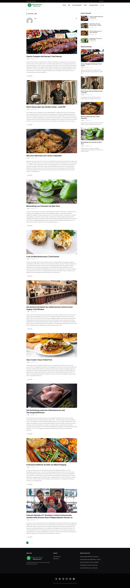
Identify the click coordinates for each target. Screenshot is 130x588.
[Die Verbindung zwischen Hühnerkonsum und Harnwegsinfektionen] (51, 396)
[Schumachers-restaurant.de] (34, 5)
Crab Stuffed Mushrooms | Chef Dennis (42, 257)
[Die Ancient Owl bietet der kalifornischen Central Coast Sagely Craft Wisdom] (51, 292)
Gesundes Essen (93, 5)
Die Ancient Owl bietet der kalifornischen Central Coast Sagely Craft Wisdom (49, 308)
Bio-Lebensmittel (77, 5)
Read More (30, 76)
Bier (69, 5)
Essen (85, 5)
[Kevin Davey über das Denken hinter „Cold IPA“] (51, 92)
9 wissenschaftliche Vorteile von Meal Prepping (46, 465)
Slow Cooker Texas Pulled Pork (39, 360)
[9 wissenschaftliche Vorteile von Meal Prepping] (51, 450)
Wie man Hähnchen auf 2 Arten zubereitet (44, 156)
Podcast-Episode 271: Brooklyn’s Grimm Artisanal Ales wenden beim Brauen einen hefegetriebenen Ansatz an (49, 516)
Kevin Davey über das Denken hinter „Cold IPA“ (46, 107)
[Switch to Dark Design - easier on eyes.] (101, 5)
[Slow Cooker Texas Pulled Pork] (51, 345)
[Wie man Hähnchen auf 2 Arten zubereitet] (51, 141)
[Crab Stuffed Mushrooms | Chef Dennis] (51, 242)
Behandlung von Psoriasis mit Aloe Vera (43, 206)
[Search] (103, 5)
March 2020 (55, 558)
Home (64, 5)
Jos (35, 18)
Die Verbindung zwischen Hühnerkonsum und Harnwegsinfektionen (45, 411)
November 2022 (56, 556)
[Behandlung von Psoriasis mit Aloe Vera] (51, 191)
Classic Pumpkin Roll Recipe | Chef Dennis (44, 56)
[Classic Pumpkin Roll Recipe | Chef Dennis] (51, 42)
